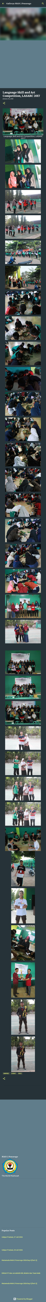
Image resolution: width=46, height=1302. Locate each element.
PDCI (20, 1073)
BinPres (6, 1073)
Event (14, 1073)
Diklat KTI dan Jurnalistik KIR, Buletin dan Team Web (21, 1273)
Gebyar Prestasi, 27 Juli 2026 (12, 1237)
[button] (4, 103)
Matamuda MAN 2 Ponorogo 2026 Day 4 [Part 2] (19, 1260)
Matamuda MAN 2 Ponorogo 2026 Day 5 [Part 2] (19, 1283)
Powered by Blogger (24, 1299)
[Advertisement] (23, 64)
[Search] (43, 3)
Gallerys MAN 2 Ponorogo (18, 3)
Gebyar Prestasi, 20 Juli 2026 (12, 1250)
